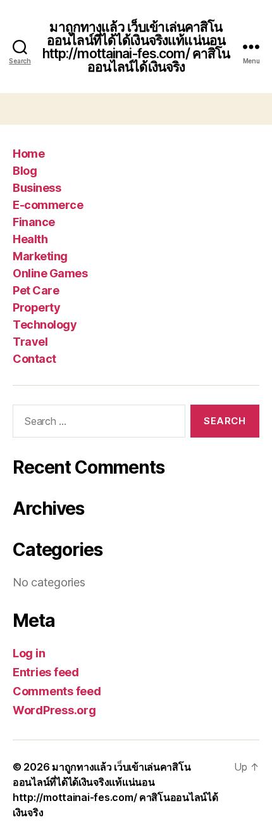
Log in (29, 653)
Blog (25, 170)
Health (30, 239)
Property (36, 307)
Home (28, 153)
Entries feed (46, 672)
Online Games (50, 273)
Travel (30, 341)
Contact (34, 358)
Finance (34, 222)
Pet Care (36, 290)
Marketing (40, 256)
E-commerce (48, 204)
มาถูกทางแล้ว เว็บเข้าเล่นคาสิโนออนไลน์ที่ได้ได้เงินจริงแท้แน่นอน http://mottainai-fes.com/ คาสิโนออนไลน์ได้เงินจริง (136, 46)
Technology (45, 324)
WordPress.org (54, 710)
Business (37, 187)
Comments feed (57, 691)
